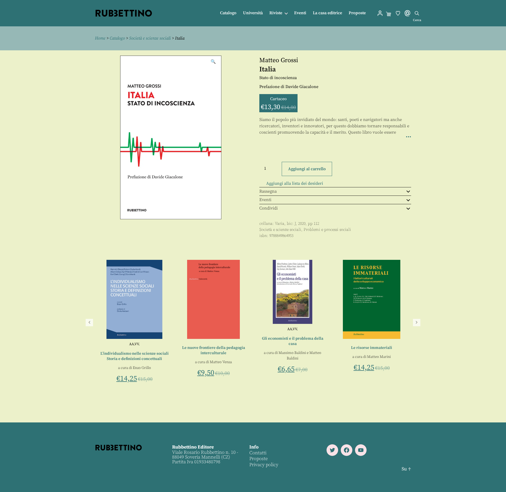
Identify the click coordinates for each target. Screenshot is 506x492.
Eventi (300, 13)
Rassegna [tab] (268, 191)
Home (100, 38)
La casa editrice (327, 13)
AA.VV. (179, 344)
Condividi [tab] (268, 208)
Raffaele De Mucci (100, 344)
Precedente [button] (89, 322)
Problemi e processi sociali (327, 229)
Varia (279, 223)
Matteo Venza (266, 362)
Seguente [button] (416, 322)
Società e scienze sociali (150, 38)
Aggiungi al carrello (307, 169)
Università (253, 13)
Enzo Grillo (186, 368)
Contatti (257, 453)
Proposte (357, 13)
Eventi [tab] (265, 199)
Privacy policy (263, 465)
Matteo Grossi (278, 60)
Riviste (275, 13)
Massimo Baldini (337, 352)
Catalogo (228, 13)
